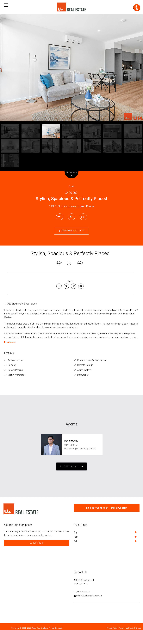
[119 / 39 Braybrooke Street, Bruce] (71, 67)
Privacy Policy (112, 628)
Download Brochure (72, 231)
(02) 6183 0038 (83, 591)
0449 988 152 (71, 445)
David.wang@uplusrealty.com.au (80, 448)
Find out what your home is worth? (106, 508)
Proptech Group (134, 628)
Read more (10, 342)
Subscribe (35, 543)
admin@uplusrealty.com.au (89, 595)
